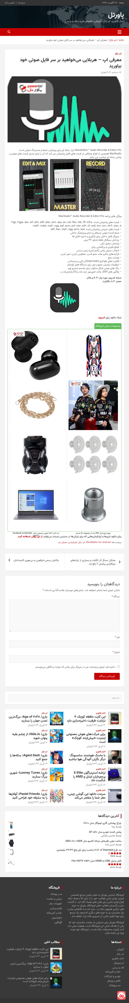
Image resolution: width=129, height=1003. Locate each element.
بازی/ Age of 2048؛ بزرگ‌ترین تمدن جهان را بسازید (28, 719)
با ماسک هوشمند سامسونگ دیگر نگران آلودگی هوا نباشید (87, 757)
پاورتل (116, 15)
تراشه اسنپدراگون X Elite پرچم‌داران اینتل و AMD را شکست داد (89, 776)
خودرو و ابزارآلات (112, 976)
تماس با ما (9, 2)
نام (117, 637)
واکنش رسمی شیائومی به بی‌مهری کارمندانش (35, 560)
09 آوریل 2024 (98, 764)
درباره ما (21, 2)
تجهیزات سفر (55, 904)
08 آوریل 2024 (98, 785)
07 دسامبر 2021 (113, 72)
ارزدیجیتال (119, 963)
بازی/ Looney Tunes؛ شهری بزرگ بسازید (28, 774)
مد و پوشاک (56, 894)
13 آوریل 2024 (98, 725)
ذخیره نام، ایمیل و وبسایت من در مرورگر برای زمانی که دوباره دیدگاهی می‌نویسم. (75, 667)
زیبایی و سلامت (54, 899)
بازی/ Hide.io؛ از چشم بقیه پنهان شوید (29, 736)
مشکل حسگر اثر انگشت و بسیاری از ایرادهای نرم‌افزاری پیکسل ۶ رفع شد (93, 562)
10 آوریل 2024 (98, 746)
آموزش (120, 949)
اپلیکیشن (72, 542)
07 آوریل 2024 (98, 802)
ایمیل (116, 652)
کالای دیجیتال (114, 981)
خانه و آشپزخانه (54, 913)
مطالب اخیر (52, 942)
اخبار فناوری (100, 713)
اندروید (101, 318)
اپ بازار (118, 54)
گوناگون (58, 923)
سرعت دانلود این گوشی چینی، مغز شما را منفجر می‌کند (86, 796)
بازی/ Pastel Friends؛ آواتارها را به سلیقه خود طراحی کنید (28, 796)
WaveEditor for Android (98, 542)
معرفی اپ (62, 542)
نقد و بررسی (118, 967)
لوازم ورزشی (56, 908)
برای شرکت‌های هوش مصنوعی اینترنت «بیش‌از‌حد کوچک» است (85, 738)
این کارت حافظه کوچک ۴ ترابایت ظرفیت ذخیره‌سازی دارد (86, 719)
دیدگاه (116, 596)
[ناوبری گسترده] (119, 32)
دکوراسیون (57, 918)
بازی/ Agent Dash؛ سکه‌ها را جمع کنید (28, 757)
